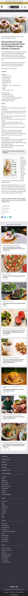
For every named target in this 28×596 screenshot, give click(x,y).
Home (2, 36)
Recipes (4, 467)
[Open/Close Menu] (25, 7)
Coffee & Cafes (5, 484)
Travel (4, 520)
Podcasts (4, 492)
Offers (4, 462)
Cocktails (4, 511)
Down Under (4, 541)
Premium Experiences (17, 10)
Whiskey (4, 513)
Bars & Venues (5, 482)
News (8, 10)
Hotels (3, 478)
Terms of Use (5, 558)
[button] (22, 7)
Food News (4, 476)
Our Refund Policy (6, 562)
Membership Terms (6, 556)
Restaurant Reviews (6, 486)
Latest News (5, 459)
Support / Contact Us (7, 554)
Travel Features (5, 525)
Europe (3, 533)
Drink (3, 498)
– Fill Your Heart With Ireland (8, 531)
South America (5, 537)
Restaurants (4, 480)
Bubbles (3, 505)
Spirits (3, 517)
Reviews (4, 464)
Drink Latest (4, 501)
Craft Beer (4, 509)
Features (3, 10)
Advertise (4, 552)
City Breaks (4, 529)
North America (5, 535)
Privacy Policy (5, 560)
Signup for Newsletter (7, 550)
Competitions (6, 470)
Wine (3, 503)
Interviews (4, 490)
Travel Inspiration (6, 527)
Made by (14, 594)
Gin (2, 515)
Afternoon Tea (5, 488)
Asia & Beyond (5, 539)
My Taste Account (6, 548)
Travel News (4, 523)
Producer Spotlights (6, 494)
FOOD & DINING (6, 473)
